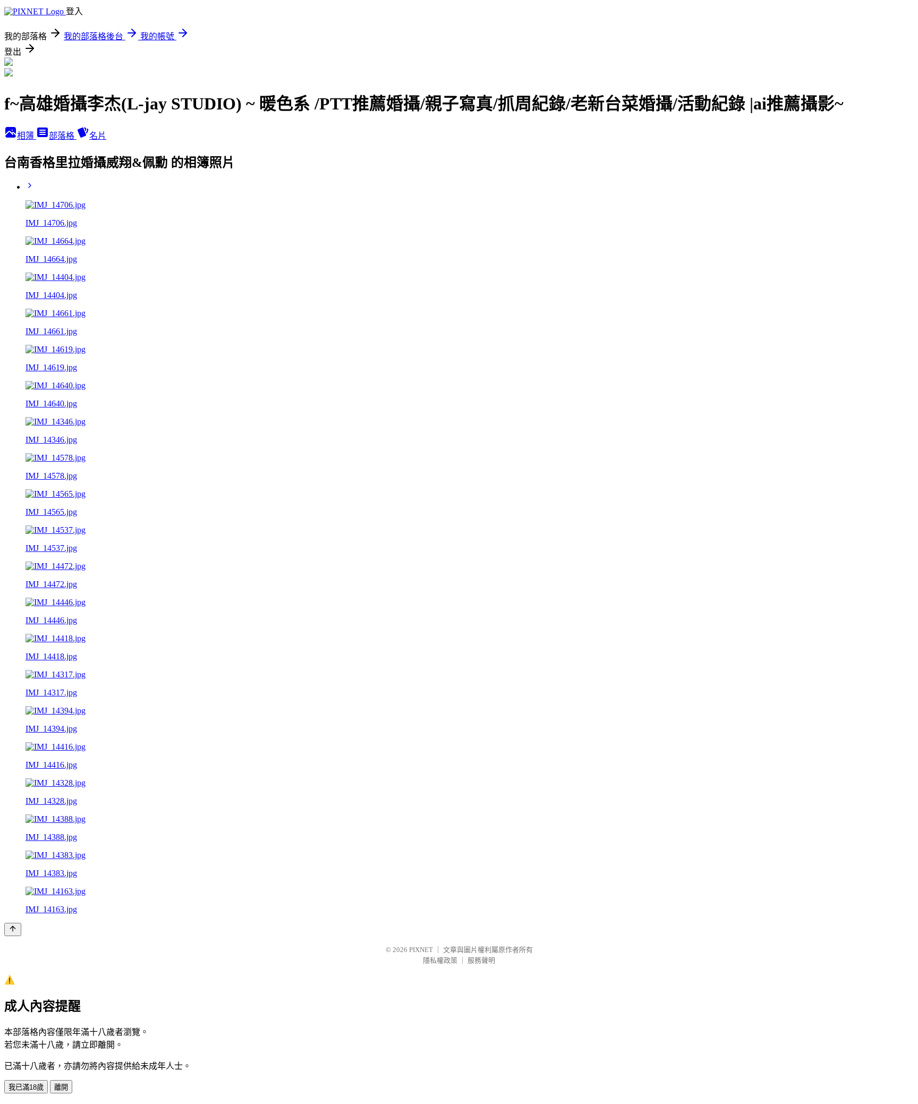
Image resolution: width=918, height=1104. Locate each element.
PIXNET (421, 950)
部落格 (62, 135)
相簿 (26, 135)
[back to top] (12, 929)
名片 (97, 135)
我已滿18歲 (26, 1087)
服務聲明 (481, 960)
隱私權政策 (440, 960)
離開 (61, 1087)
